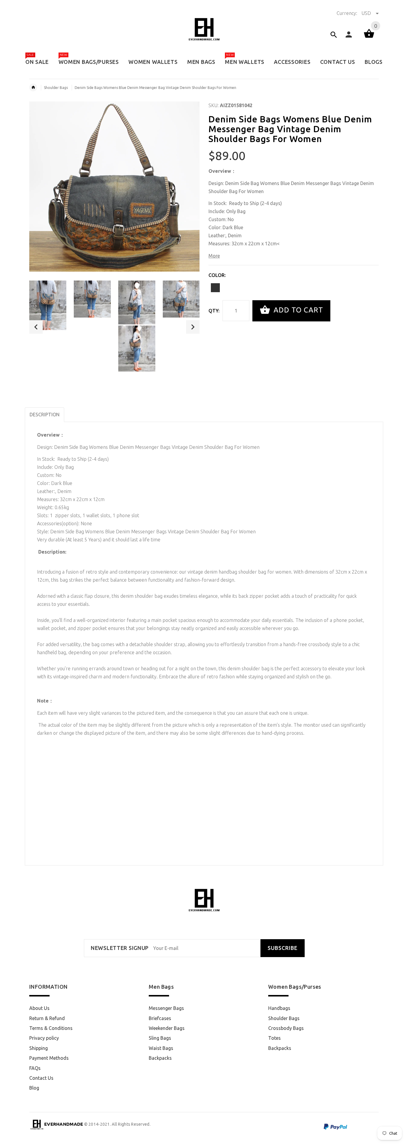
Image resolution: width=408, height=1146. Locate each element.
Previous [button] (36, 327)
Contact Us (41, 1078)
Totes (274, 1038)
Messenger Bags (166, 1008)
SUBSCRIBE (282, 948)
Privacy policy (44, 1038)
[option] (47, 305)
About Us (39, 1008)
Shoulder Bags (56, 88)
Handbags (279, 1008)
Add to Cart (297, 310)
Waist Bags (161, 1048)
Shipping (38, 1048)
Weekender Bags (167, 1028)
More (214, 255)
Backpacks (160, 1058)
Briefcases (160, 1018)
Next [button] (193, 327)
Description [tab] (44, 414)
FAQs (35, 1068)
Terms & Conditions (51, 1028)
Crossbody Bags (286, 1028)
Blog (34, 1087)
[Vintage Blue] (215, 288)
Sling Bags (160, 1038)
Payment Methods (49, 1058)
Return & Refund (47, 1018)
